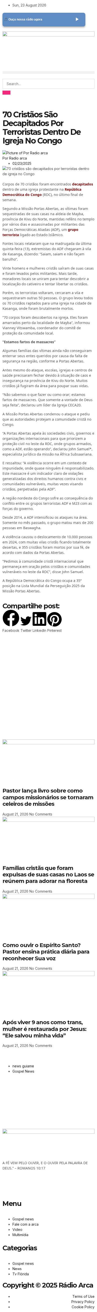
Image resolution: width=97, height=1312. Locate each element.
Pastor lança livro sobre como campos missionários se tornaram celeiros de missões (47, 797)
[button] (48, 72)
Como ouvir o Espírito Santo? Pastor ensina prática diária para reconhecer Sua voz (45, 952)
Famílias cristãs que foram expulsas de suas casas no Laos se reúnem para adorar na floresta (48, 875)
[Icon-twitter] (22, 1185)
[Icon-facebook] (8, 1185)
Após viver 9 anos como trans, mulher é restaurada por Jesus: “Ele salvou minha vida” (44, 1029)
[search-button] (6, 93)
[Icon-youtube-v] (35, 1185)
